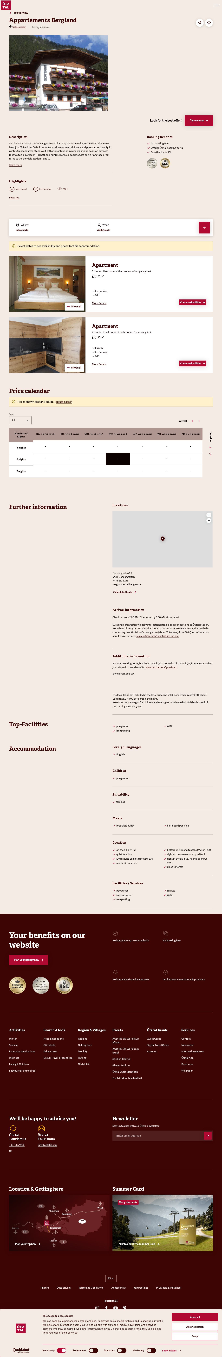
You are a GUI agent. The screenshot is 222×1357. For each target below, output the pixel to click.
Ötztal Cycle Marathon (125, 1072)
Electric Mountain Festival (127, 1078)
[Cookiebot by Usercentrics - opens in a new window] (21, 1350)
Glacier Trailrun (121, 1065)
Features (14, 197)
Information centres (192, 1051)
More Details (99, 303)
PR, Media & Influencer (168, 1287)
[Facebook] (106, 1308)
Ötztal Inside (157, 1030)
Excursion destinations (22, 1051)
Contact (186, 1038)
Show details (169, 1350)
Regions (82, 1038)
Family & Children (19, 1064)
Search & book (54, 1030)
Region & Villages (92, 1030)
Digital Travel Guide (158, 1045)
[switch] (93, 1350)
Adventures (50, 1051)
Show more (15, 165)
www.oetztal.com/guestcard (161, 667)
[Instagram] (97, 1308)
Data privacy (64, 1287)
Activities (17, 1030)
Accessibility (118, 1287)
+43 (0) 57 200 (17, 1145)
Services (188, 1030)
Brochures (187, 1064)
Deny (195, 1336)
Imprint (45, 1287)
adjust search (64, 402)
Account (152, 1051)
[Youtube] (115, 1308)
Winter (13, 1038)
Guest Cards (154, 1038)
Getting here (85, 1045)
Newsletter (187, 1045)
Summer (14, 1045)
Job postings (141, 1287)
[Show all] (47, 311)
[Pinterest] (125, 1308)
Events (117, 1030)
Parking (82, 1057)
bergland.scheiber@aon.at (127, 584)
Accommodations (54, 1038)
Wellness (14, 1057)
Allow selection (195, 1326)
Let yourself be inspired (22, 1070)
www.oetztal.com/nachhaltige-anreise (157, 636)
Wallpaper (187, 1070)
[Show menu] (217, 5)
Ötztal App (187, 1057)
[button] (163, 539)
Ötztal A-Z (83, 1064)
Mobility (82, 1051)
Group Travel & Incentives (58, 1057)
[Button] (208, 1136)
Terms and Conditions (91, 1287)
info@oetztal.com (47, 1145)
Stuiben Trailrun (121, 1059)
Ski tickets (49, 1045)
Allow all (195, 1317)
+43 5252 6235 (120, 580)
